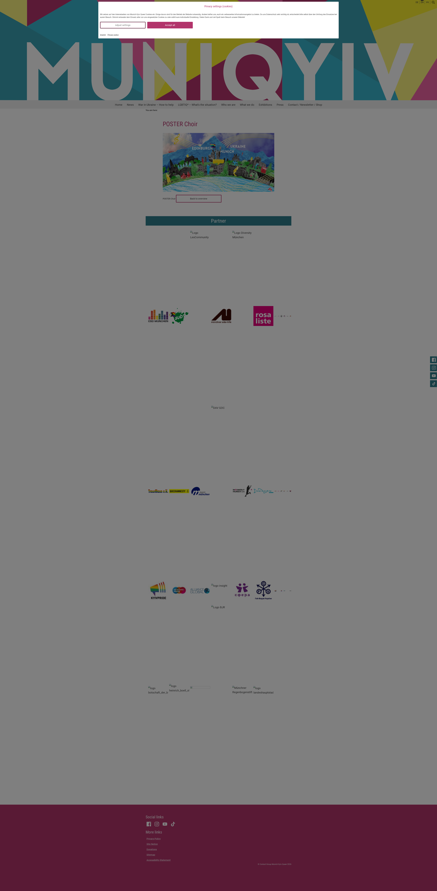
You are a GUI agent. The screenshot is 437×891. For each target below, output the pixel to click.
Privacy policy (113, 35)
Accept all (170, 25)
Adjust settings (122, 25)
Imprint (103, 35)
